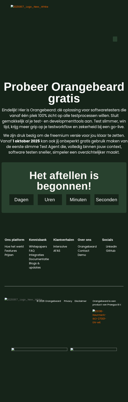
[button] (115, 39)
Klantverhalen (63, 239)
